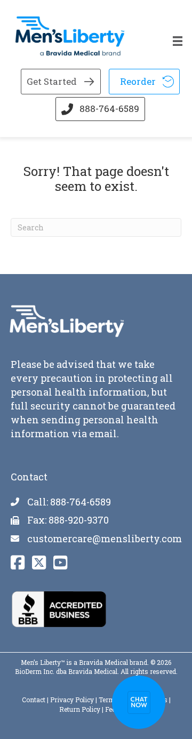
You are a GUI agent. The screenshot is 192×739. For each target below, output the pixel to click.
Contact (33, 699)
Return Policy (79, 709)
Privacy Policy (72, 699)
